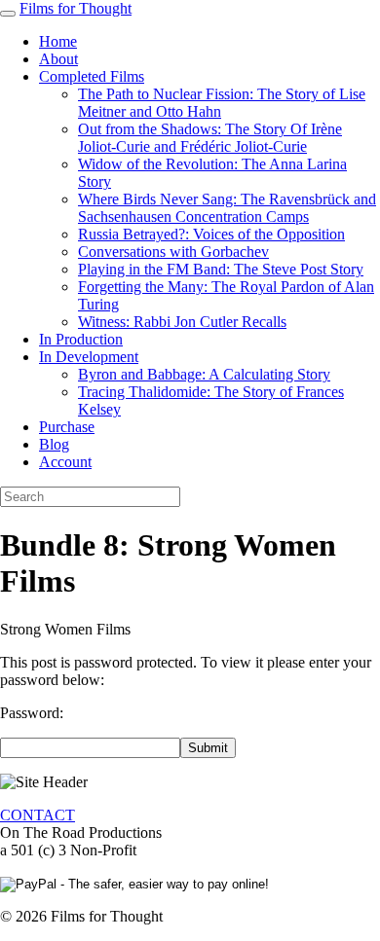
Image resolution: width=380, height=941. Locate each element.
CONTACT (37, 815)
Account (65, 461)
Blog (54, 444)
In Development (88, 356)
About (58, 59)
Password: (31, 713)
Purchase (67, 426)
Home (58, 41)
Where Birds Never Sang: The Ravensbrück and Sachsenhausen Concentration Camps (227, 208)
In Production (81, 339)
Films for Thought (75, 8)
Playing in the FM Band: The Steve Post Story (220, 269)
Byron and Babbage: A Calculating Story (204, 374)
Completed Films (91, 76)
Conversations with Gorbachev (173, 251)
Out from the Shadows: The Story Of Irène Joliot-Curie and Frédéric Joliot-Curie (210, 138)
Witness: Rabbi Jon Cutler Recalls (182, 321)
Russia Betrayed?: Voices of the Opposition (211, 234)
